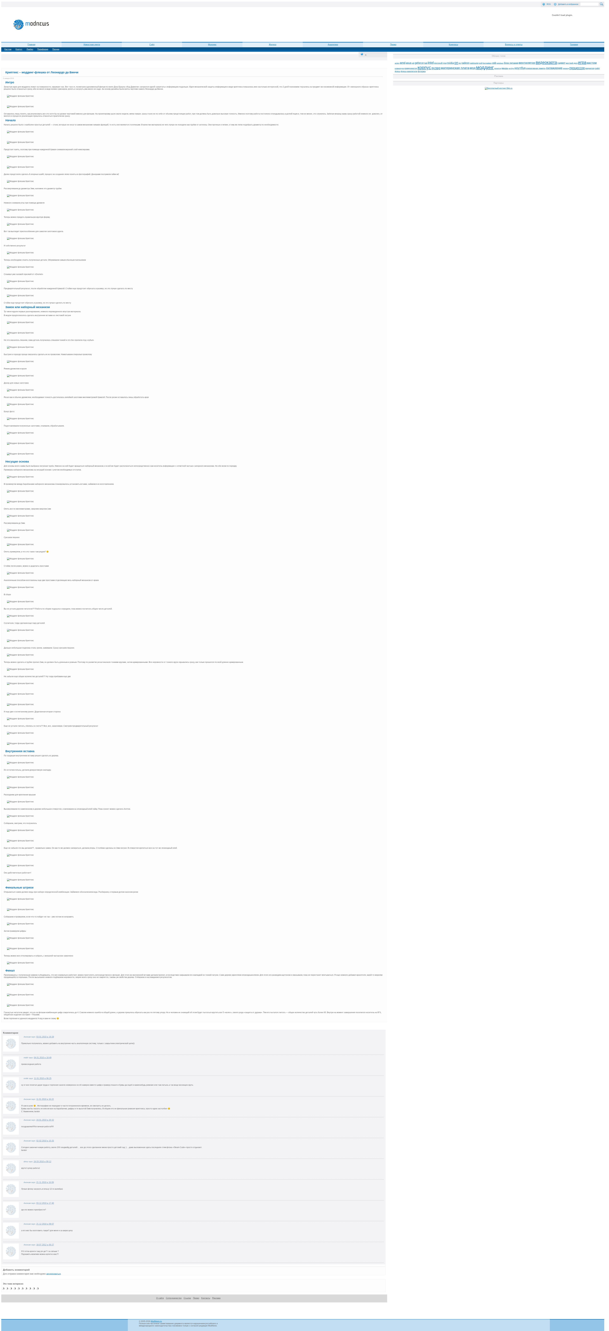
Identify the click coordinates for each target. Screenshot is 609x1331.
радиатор (589, 68)
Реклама (216, 1298)
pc (460, 63)
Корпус (19, 49)
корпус (424, 67)
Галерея (574, 44)
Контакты (205, 1298)
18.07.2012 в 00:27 (45, 1245)
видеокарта (546, 62)
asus (409, 62)
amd (402, 62)
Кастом (7, 49)
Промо (393, 44)
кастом (592, 62)
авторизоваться (53, 1274)
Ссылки (187, 1298)
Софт (152, 44)
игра (582, 62)
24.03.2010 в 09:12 (42, 1161)
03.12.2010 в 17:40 (45, 1203)
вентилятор (527, 62)
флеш (397, 71)
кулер (436, 68)
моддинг (485, 67)
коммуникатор (410, 68)
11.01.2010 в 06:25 (42, 1078)
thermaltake (487, 63)
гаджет (561, 62)
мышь (505, 68)
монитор (497, 68)
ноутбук (520, 68)
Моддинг (212, 44)
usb (494, 63)
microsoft (438, 63)
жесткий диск (572, 63)
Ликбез (29, 49)
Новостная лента (92, 44)
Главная (31, 44)
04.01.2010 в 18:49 (42, 1057)
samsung (474, 63)
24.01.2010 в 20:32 (45, 1120)
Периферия (42, 49)
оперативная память (536, 68)
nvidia (450, 62)
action (397, 63)
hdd (425, 63)
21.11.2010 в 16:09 (45, 1182)
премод (566, 68)
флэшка (422, 71)
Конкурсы (453, 44)
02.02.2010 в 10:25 (45, 1141)
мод (473, 68)
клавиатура (399, 68)
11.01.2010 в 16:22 (45, 1099)
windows (500, 63)
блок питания (511, 63)
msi (445, 63)
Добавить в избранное (568, 4)
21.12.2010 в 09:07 (45, 1224)
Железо (272, 44)
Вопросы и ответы (513, 44)
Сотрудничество (174, 1298)
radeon (465, 62)
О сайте (160, 1298)
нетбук (511, 68)
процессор (577, 68)
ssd (480, 63)
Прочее (55, 49)
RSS (549, 4)
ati (413, 63)
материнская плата (455, 68)
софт (597, 68)
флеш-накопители (409, 71)
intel (431, 62)
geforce (419, 62)
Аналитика (333, 44)
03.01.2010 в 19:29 (45, 1037)
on (456, 63)
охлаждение (554, 68)
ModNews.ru (156, 1321)
